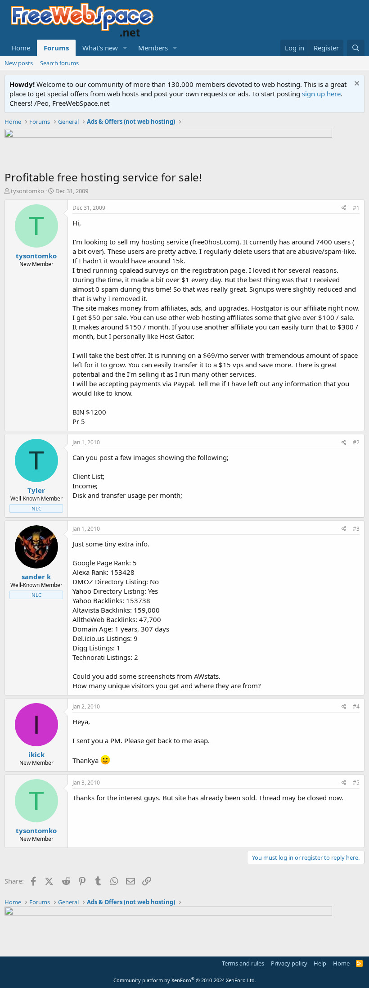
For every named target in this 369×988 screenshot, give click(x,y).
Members (153, 47)
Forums (56, 47)
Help (320, 963)
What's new (100, 47)
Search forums (59, 63)
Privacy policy (289, 963)
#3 (356, 528)
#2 (356, 442)
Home (20, 47)
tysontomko (27, 191)
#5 (356, 782)
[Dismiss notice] (356, 84)
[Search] (355, 48)
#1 (356, 208)
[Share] (344, 208)
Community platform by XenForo (184, 980)
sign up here (321, 93)
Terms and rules (243, 963)
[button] (125, 48)
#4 (356, 706)
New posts (18, 63)
